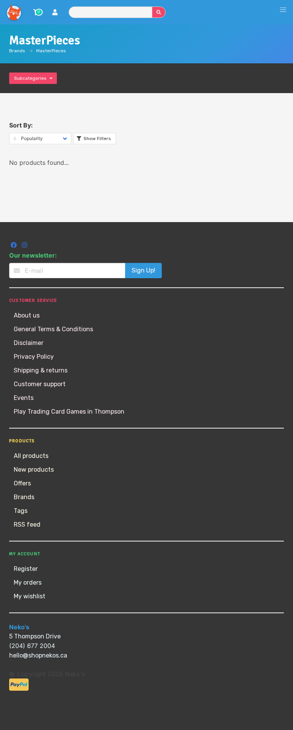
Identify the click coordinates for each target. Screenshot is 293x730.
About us (27, 315)
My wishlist (29, 596)
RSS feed (27, 524)
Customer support (40, 384)
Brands (17, 50)
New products (34, 469)
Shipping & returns (41, 370)
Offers (22, 483)
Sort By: (21, 125)
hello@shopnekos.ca (38, 655)
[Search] (159, 12)
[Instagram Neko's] (24, 246)
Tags (20, 510)
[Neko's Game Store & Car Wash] (13, 12)
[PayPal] (19, 688)
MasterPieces (51, 50)
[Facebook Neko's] (14, 246)
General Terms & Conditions (53, 329)
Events (24, 397)
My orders (28, 582)
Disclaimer (28, 342)
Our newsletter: (33, 255)
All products (31, 455)
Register (26, 568)
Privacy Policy (34, 356)
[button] (283, 10)
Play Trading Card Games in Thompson (69, 411)
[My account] (55, 13)
